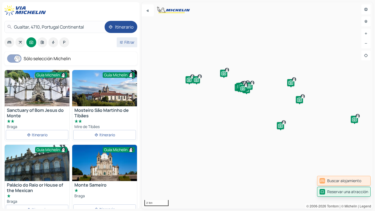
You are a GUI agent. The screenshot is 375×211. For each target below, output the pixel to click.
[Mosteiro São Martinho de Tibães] (104, 88)
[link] (344, 181)
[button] (290, 82)
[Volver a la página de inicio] (26, 10)
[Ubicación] (366, 55)
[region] (257, 105)
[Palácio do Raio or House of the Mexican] (37, 169)
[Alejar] (366, 43)
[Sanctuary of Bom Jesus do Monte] (37, 88)
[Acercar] (366, 33)
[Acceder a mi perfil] (366, 9)
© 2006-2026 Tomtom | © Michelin (331, 206)
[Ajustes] (366, 21)
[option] (9, 42)
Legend (365, 206)
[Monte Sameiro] (104, 166)
